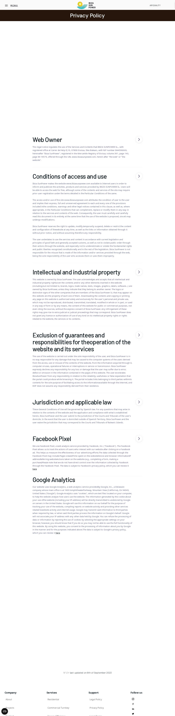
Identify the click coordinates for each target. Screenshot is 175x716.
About (9, 699)
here (35, 469)
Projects (10, 707)
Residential (53, 699)
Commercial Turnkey (58, 707)
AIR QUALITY (155, 5)
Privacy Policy (97, 707)
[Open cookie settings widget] (4, 711)
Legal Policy (96, 699)
